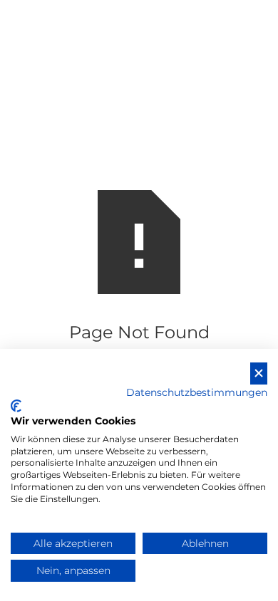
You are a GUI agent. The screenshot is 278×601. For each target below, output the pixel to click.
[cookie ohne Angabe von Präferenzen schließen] (258, 373)
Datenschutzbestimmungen (196, 392)
